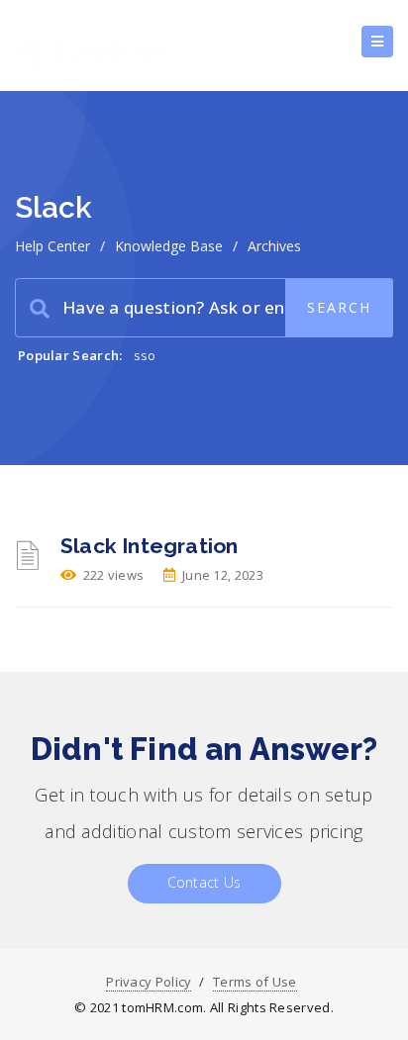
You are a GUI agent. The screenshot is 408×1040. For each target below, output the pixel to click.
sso (145, 355)
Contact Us (204, 882)
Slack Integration (149, 545)
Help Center (52, 245)
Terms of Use (255, 982)
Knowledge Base (169, 245)
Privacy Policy (148, 982)
